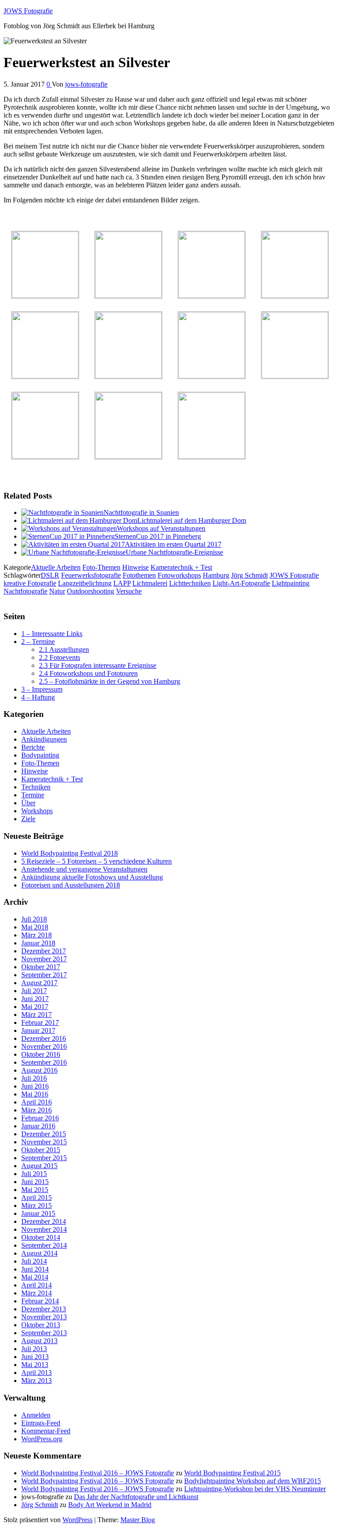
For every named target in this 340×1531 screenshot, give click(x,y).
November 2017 (44, 959)
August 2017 (39, 982)
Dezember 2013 (43, 1309)
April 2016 (36, 1102)
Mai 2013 (34, 1364)
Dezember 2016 (43, 1038)
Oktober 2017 (40, 967)
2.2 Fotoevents (59, 657)
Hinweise (135, 567)
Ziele (28, 819)
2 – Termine (38, 641)
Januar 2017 (38, 1030)
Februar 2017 (40, 1022)
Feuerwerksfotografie (91, 575)
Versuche (129, 591)
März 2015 (36, 1205)
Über (28, 803)
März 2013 (36, 1380)
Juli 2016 (34, 1078)
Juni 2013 (35, 1356)
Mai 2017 (34, 1006)
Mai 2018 (34, 927)
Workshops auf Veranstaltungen (161, 528)
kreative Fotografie (30, 583)
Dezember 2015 (43, 1134)
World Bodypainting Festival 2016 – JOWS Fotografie (97, 1473)
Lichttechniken (190, 583)
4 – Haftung (38, 697)
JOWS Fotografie (28, 11)
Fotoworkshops (179, 575)
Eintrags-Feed (40, 1423)
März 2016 (36, 1110)
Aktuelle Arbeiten (56, 567)
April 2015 (36, 1197)
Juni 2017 (35, 998)
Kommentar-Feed (45, 1431)
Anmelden (35, 1415)
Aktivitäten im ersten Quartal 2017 (173, 544)
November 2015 (44, 1142)
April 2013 (36, 1372)
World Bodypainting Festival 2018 (69, 853)
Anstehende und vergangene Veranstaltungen (84, 869)
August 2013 (39, 1340)
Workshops (37, 811)
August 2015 (39, 1165)
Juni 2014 (35, 1269)
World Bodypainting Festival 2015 (232, 1473)
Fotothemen (139, 575)
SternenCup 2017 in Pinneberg (158, 536)
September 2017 (44, 975)
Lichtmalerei (149, 583)
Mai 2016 (34, 1094)
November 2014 (44, 1229)
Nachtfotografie (25, 591)
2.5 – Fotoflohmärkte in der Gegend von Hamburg (109, 681)
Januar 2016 (38, 1126)
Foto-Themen (101, 567)
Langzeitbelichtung (85, 583)
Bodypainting (40, 755)
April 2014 (36, 1285)
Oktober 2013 (40, 1325)
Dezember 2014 (43, 1221)
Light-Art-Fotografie (241, 583)
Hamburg (216, 575)
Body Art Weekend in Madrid (109, 1504)
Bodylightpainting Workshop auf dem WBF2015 (252, 1481)
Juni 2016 (35, 1086)
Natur (57, 591)
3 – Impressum (41, 689)
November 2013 (44, 1317)
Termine (32, 795)
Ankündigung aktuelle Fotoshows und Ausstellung (92, 877)
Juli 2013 (34, 1348)
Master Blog (137, 1519)
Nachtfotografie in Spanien (141, 512)
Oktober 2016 (40, 1054)
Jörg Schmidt (249, 575)
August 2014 (39, 1253)
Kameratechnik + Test (181, 567)
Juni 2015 (35, 1181)
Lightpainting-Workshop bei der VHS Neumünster (255, 1489)
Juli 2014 (34, 1261)
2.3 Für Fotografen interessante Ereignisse (97, 665)
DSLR (50, 575)
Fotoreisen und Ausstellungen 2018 (70, 885)
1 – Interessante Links (51, 633)
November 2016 (44, 1046)
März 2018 (36, 935)
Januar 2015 (38, 1213)
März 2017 (36, 1014)
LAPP (122, 583)
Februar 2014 (40, 1301)
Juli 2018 (34, 919)
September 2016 (44, 1062)
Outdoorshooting (90, 591)
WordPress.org (41, 1439)
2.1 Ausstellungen (64, 649)
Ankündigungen (44, 739)
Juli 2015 (34, 1173)
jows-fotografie (86, 84)
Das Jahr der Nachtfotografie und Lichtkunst (136, 1497)
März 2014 (36, 1293)
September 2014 (44, 1245)
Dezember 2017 (43, 951)
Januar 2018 (38, 943)
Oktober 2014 (40, 1237)
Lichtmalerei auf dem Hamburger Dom (191, 520)
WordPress (77, 1519)
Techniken (35, 787)
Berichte (33, 747)
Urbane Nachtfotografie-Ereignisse (174, 552)
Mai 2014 (34, 1277)
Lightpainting (290, 583)
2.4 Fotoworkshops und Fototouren (88, 673)
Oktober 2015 (40, 1150)
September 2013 (44, 1333)
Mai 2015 (34, 1189)
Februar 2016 (40, 1118)
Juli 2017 (34, 990)
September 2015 (44, 1158)
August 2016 (39, 1070)
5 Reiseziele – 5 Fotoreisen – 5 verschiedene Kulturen (96, 861)
